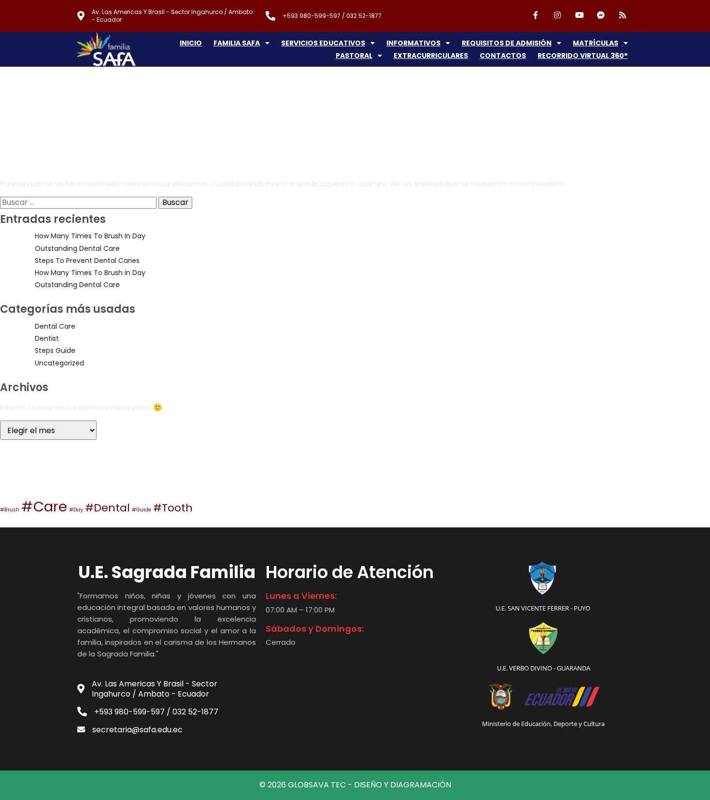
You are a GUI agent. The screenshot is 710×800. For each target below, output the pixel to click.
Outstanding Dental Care (77, 248)
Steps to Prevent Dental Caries (87, 260)
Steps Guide (55, 350)
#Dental (107, 507)
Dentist (47, 338)
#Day (76, 509)
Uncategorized (59, 363)
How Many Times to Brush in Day (90, 236)
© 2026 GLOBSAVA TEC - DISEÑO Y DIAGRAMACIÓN (355, 784)
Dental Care (55, 326)
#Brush (9, 509)
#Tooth (173, 507)
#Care (44, 506)
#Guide (141, 509)
